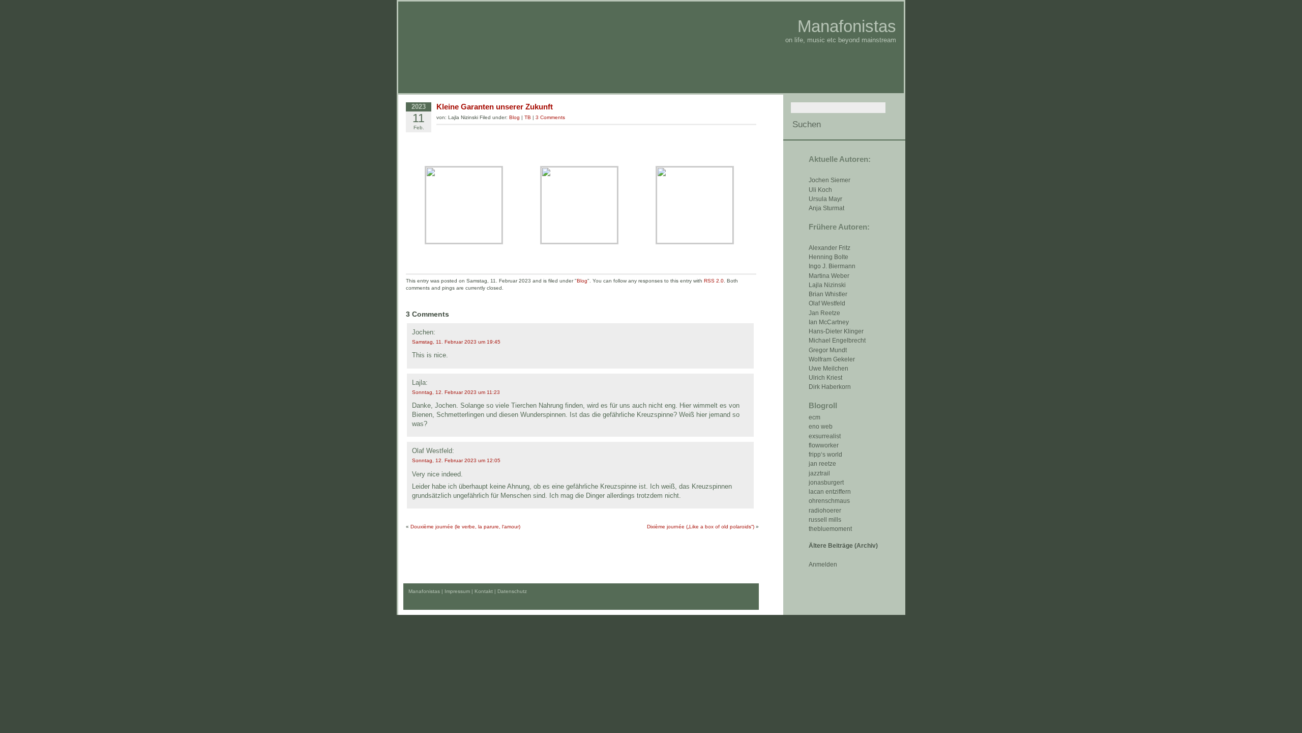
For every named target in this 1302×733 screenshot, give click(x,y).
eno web (821, 426)
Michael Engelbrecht (837, 340)
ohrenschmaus (829, 500)
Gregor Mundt (828, 350)
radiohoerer (825, 510)
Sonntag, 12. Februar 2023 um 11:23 (456, 392)
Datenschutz (512, 591)
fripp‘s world (825, 454)
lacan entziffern (830, 491)
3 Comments (550, 117)
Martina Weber (829, 275)
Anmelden (823, 564)
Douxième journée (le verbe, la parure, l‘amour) (465, 526)
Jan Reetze (824, 313)
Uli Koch (820, 189)
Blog (514, 117)
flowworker (824, 445)
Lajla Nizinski (827, 285)
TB (527, 117)
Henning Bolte (828, 257)
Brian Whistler (828, 294)
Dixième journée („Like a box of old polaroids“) (700, 526)
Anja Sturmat (826, 208)
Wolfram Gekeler (832, 359)
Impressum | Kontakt (469, 591)
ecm (814, 417)
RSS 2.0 (714, 281)
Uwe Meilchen (828, 368)
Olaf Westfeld (827, 303)
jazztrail (819, 473)
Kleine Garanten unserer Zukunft (494, 106)
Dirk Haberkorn (830, 386)
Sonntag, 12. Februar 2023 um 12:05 (456, 460)
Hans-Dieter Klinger (836, 331)
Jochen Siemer (829, 180)
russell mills (825, 519)
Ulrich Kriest (825, 377)
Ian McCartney (829, 322)
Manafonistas (846, 26)
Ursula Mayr (825, 199)
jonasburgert (826, 482)
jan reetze (822, 463)
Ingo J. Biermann (832, 266)
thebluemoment (830, 528)
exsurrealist (825, 436)
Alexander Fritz (829, 247)
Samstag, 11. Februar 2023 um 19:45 (456, 342)
